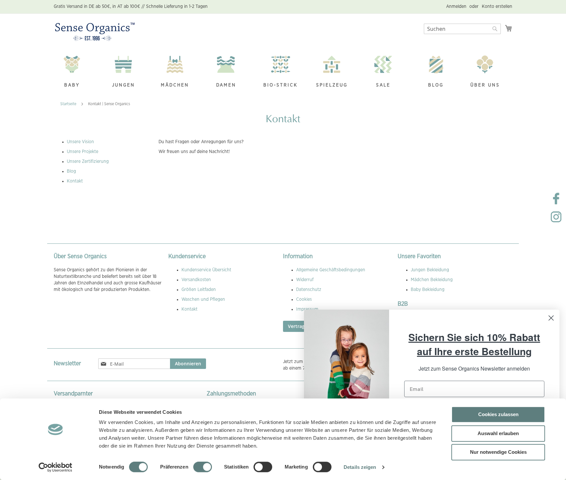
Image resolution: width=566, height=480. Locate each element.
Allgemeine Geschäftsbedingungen (330, 270)
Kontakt (75, 181)
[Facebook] (556, 204)
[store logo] (95, 32)
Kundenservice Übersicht (206, 270)
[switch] (202, 467)
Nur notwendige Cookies (498, 452)
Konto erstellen (497, 6)
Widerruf (304, 280)
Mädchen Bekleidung (432, 280)
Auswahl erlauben (498, 433)
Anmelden (456, 6)
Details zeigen (360, 467)
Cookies (304, 299)
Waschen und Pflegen (203, 299)
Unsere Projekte (82, 151)
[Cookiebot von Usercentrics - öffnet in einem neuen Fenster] (55, 467)
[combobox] (462, 29)
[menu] (283, 72)
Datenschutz (308, 289)
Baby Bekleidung (427, 289)
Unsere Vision (80, 142)
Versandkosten (196, 280)
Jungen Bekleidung (430, 270)
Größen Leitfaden (198, 289)
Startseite (68, 104)
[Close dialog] (551, 318)
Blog (71, 171)
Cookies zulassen (498, 414)
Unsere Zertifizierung (88, 161)
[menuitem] (75, 72)
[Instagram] (556, 222)
